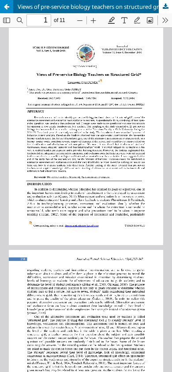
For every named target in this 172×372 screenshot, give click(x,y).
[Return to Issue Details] (6, 6)
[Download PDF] (165, 6)
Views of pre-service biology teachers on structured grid (91, 7)
